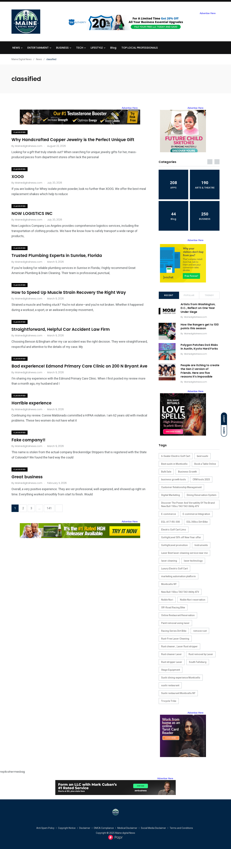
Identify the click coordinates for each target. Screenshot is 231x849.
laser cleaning (169, 560)
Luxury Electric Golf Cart (174, 568)
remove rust (200, 631)
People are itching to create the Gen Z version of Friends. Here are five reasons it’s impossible (200, 371)
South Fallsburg (197, 662)
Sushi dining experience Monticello (180, 677)
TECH (79, 48)
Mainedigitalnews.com (195, 317)
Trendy (209, 295)
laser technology (193, 560)
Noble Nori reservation (192, 599)
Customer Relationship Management (181, 487)
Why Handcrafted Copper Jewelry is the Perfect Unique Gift (72, 139)
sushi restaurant (170, 685)
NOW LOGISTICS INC (32, 213)
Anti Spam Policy (45, 828)
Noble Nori (167, 599)
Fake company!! (28, 440)
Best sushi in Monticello (174, 464)
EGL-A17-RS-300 (170, 521)
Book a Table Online (205, 464)
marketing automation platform (178, 576)
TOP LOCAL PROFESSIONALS (139, 48)
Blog (113, 48)
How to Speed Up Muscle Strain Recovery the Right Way (68, 292)
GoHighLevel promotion (174, 545)
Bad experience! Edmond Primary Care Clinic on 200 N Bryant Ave (79, 366)
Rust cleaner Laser (171, 654)
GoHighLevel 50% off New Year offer (181, 537)
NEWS (16, 48)
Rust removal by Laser (201, 654)
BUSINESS (62, 48)
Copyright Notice (67, 828)
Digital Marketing (170, 495)
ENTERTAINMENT (38, 48)
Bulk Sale (166, 471)
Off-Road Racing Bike (173, 607)
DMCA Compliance (104, 828)
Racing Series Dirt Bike (173, 631)
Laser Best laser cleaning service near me (184, 553)
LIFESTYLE (97, 48)
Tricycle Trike (168, 701)
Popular (189, 295)
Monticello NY (169, 584)
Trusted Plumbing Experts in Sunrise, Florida (56, 255)
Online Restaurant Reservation (178, 615)
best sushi (202, 456)
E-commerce (168, 514)
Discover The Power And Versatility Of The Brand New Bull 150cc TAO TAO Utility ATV (188, 504)
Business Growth (187, 471)
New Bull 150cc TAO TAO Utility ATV (180, 592)
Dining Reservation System (201, 495)
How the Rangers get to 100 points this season (200, 326)
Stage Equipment (170, 669)
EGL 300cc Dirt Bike (197, 521)
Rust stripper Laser (171, 662)
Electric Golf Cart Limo (173, 529)
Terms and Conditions (181, 828)
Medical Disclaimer (127, 828)
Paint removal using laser (175, 623)
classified (19, 132)
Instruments (201, 545)
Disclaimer (84, 828)
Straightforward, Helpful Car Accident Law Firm (60, 329)
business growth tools (173, 479)
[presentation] (209, 161)
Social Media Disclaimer (153, 828)
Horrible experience (31, 403)
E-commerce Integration (196, 514)
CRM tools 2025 (201, 479)
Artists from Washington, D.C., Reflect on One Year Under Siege (198, 308)
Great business (27, 477)
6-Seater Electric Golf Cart (175, 456)
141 (49, 508)
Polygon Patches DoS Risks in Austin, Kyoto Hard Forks (199, 347)
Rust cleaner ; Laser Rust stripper (179, 646)
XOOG (17, 176)
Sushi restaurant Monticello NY (178, 693)
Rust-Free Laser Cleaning (175, 638)
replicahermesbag (12, 772)
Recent (168, 295)
